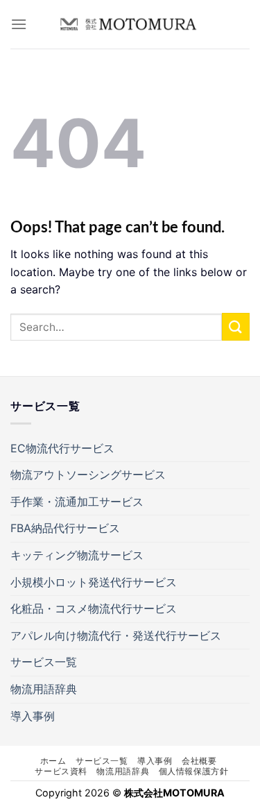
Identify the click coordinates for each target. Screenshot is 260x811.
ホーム (53, 760)
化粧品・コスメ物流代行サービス (93, 608)
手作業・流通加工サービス (77, 502)
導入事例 (32, 716)
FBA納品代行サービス (65, 528)
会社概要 (199, 760)
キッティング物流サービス (77, 555)
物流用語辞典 (43, 689)
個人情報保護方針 (194, 771)
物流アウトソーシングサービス (88, 474)
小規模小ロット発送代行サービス (93, 582)
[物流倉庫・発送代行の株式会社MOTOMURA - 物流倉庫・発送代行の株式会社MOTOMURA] (128, 24)
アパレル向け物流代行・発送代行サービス (115, 635)
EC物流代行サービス (62, 448)
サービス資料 (61, 771)
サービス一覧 (43, 662)
